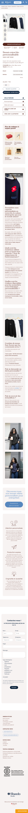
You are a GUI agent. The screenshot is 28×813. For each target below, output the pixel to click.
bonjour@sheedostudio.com (11, 735)
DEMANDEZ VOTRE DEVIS (11, 92)
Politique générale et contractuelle (11, 751)
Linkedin (5, 742)
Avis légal (5, 754)
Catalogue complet (8, 721)
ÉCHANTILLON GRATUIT (8, 725)
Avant (4, 71)
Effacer (21, 77)
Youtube (5, 745)
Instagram (5, 743)
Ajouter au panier (11, 89)
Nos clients (5, 720)
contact (17, 388)
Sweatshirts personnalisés (14, 504)
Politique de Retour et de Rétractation (12, 753)
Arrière (5, 74)
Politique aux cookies (8, 756)
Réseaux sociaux (7, 758)
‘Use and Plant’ (6, 723)
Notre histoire (6, 718)
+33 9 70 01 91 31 (8, 731)
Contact (17, 2)
